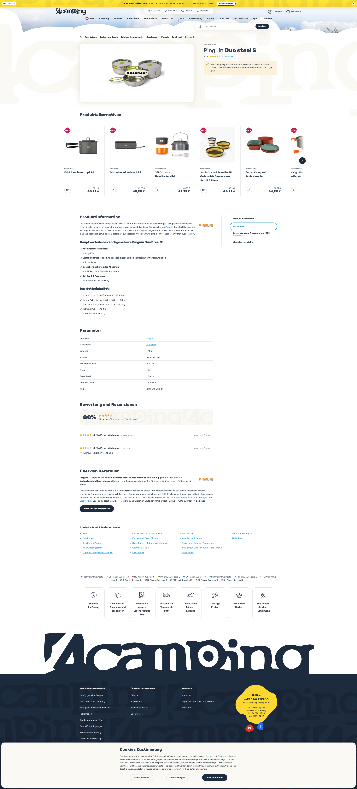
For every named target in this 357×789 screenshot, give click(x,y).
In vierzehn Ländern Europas (190, 607)
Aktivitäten (237, 538)
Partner (209, 756)
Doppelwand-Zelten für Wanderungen (189, 497)
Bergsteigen (86, 501)
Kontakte (186, 695)
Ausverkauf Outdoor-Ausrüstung (198, 543)
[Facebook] (260, 726)
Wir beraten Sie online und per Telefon (118, 607)
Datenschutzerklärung (91, 738)
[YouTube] (249, 728)
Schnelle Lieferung (93, 605)
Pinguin (169, 227)
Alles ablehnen (141, 777)
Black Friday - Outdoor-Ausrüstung (149, 543)
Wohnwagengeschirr (92, 548)
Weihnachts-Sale (140, 548)
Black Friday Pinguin (242, 533)
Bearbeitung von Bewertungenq (124, 419)
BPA (97, 271)
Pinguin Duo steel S (94, 577)
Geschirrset (210, 45)
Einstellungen (177, 777)
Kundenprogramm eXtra (91, 720)
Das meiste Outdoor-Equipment (263, 607)
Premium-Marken (239, 605)
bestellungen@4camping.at (256, 702)
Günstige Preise (215, 605)
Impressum (136, 701)
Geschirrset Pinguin (92, 543)
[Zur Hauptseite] (71, 11)
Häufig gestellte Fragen (91, 695)
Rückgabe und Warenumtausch (95, 707)
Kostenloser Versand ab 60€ (166, 607)
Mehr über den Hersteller (97, 508)
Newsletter (187, 707)
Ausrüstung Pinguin (192, 538)
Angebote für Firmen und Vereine (198, 701)
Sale (85, 533)
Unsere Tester (137, 714)
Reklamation (86, 714)
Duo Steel (151, 344)
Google (221, 756)
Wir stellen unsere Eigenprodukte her (142, 609)
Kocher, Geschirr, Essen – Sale (147, 533)
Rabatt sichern (226, 4)
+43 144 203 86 (256, 699)
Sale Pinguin (138, 552)
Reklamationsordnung (90, 732)
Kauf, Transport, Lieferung (92, 701)
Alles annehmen (214, 777)
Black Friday (188, 552)
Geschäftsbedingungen (91, 726)
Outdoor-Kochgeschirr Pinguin (98, 552)
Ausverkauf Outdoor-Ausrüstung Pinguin (202, 548)
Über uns (135, 695)
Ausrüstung (188, 533)
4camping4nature (139, 707)
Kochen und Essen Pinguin (145, 538)
